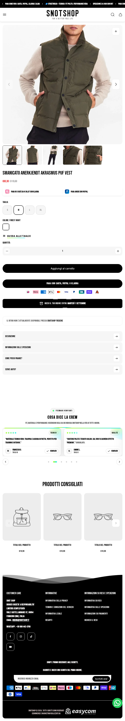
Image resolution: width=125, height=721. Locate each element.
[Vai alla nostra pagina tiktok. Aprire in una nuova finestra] (31, 636)
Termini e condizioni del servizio (59, 607)
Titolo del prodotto (21, 545)
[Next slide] (116, 84)
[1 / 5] (12, 155)
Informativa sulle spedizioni (96, 607)
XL (41, 210)
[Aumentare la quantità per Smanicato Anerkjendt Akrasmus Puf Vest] (118, 251)
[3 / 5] (52, 155)
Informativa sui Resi (93, 600)
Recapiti (48, 620)
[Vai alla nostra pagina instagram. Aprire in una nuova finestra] (21, 636)
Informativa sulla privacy (56, 600)
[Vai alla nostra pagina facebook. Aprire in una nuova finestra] (10, 636)
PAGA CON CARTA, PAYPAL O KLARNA (62, 283)
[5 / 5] (92, 155)
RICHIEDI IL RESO (90, 620)
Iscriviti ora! (101, 678)
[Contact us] (117, 703)
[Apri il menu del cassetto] (4, 14)
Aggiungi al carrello (63, 268)
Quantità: (6, 242)
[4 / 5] (72, 155)
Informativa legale (53, 613)
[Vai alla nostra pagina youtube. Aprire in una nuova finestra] (10, 647)
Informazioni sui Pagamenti (96, 613)
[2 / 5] (32, 155)
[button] (48, 461)
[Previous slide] (9, 84)
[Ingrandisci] (116, 31)
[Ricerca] (112, 14)
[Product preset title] (22, 517)
